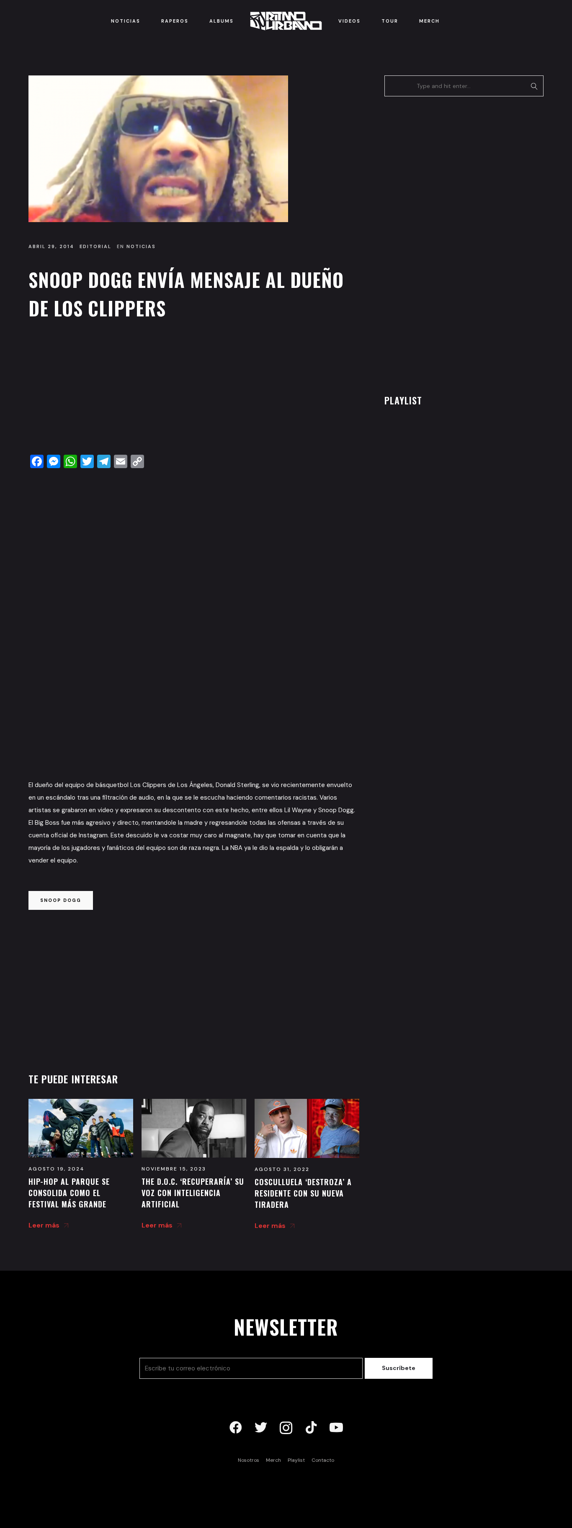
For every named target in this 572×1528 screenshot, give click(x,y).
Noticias (141, 246)
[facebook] (235, 1427)
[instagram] (286, 1427)
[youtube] (336, 1427)
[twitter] (260, 1427)
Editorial (95, 246)
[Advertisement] (193, 389)
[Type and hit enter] (535, 85)
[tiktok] (311, 1427)
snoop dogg (60, 900)
